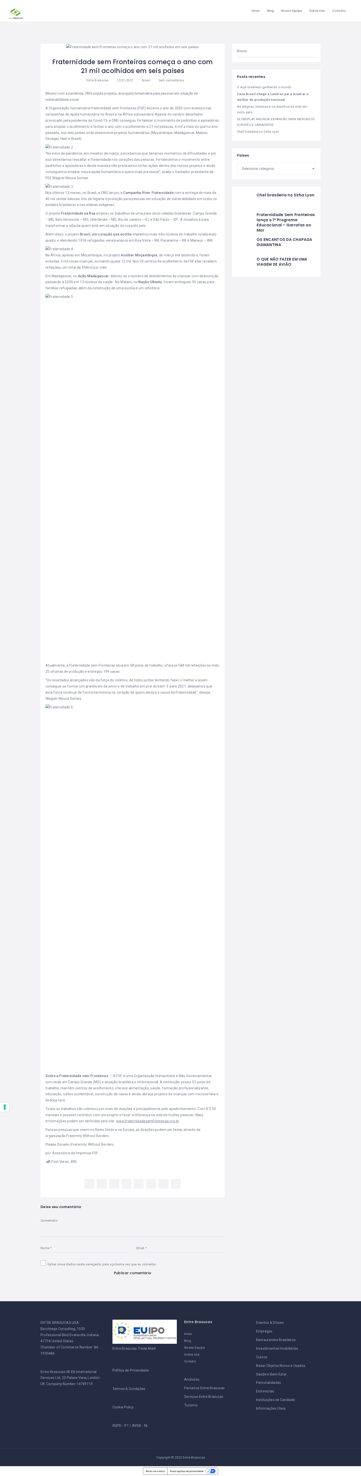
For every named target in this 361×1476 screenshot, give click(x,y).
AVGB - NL (140, 1426)
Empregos (264, 1331)
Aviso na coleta (155, 1471)
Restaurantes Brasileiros (276, 1340)
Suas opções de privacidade (187, 1471)
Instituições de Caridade (275, 1400)
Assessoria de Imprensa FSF (75, 1153)
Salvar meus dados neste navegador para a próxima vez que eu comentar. (101, 1264)
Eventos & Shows (270, 1323)
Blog (270, 11)
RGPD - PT (120, 1426)
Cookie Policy (123, 1407)
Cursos (261, 1357)
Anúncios (191, 1379)
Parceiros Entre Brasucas (204, 1388)
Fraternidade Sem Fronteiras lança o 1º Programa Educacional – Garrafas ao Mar (286, 222)
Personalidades (268, 1383)
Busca (310, 50)
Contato (339, 11)
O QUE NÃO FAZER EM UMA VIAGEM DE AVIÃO (282, 262)
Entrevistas (265, 1391)
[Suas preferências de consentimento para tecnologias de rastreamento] (4, 1107)
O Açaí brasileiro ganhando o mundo (264, 87)
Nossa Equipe (291, 11)
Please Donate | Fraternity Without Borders (79, 1144)
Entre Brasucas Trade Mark (134, 1348)
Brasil (146, 80)
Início (256, 11)
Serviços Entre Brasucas (203, 1397)
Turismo (190, 1405)
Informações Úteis (271, 1408)
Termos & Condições (129, 1389)
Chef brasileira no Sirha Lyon (258, 131)
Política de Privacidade (130, 1370)
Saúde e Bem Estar (271, 1374)
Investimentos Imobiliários (277, 1348)
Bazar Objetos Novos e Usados (280, 1366)
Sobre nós (317, 11)
